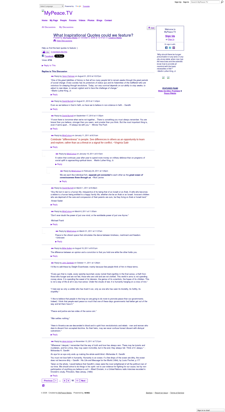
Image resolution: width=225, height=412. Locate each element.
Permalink (52, 76)
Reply (54, 94)
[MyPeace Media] (47, 41)
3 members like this (59, 51)
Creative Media (115, 37)
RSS (43, 385)
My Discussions (66, 27)
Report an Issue (161, 392)
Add (152, 27)
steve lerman (67, 341)
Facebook (49, 56)
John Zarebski (68, 262)
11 (77, 380)
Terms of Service (177, 392)
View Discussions (64, 40)
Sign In (186, 2)
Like (47, 52)
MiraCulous (67, 135)
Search (222, 2)
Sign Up (178, 2)
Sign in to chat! (203, 410)
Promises (176, 90)
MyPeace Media (70, 37)
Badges (149, 392)
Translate (86, 6)
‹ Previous (47, 380)
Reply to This (49, 65)
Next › (83, 380)
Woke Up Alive (164, 90)
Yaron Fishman (68, 76)
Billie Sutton (67, 248)
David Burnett (67, 101)
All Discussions (49, 27)
